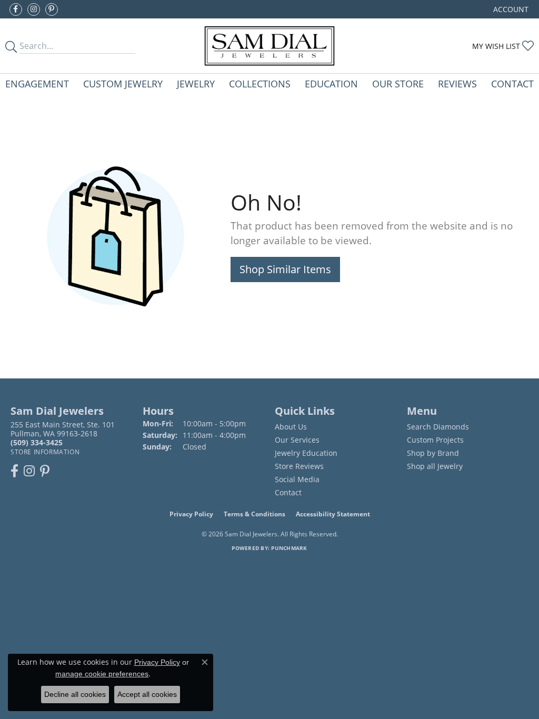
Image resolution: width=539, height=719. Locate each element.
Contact (512, 83)
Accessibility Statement (333, 514)
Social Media (297, 479)
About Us (291, 427)
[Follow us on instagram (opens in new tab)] (33, 9)
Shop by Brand (433, 453)
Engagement (37, 83)
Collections (260, 83)
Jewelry (196, 83)
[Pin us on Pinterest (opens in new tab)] (51, 9)
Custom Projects (435, 440)
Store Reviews (299, 466)
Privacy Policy (191, 514)
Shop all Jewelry (435, 466)
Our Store (398, 83)
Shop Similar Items (285, 269)
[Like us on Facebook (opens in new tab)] (15, 9)
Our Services (297, 440)
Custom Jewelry (123, 83)
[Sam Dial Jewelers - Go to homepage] (269, 45)
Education (331, 83)
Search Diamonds (438, 427)
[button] (509, 9)
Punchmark (289, 548)
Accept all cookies (147, 694)
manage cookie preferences (101, 674)
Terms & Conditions (254, 514)
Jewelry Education (306, 453)
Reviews (457, 83)
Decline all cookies (75, 694)
